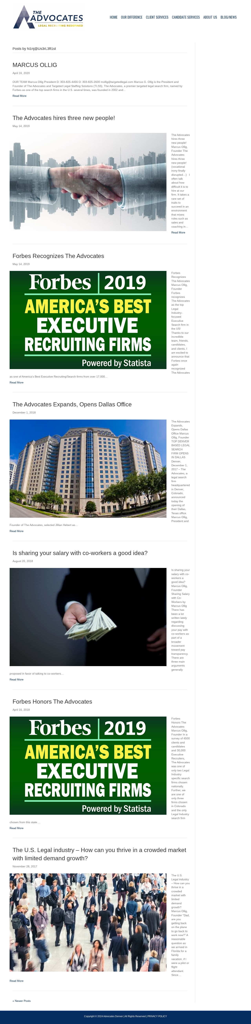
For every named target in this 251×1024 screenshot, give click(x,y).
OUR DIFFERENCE (131, 17)
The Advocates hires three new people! (64, 118)
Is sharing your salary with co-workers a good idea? (80, 553)
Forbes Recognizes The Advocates (58, 256)
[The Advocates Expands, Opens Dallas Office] (88, 468)
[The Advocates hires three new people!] (88, 181)
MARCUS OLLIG (35, 65)
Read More (19, 95)
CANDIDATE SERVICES (186, 17)
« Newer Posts (22, 1000)
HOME (113, 17)
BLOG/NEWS (229, 17)
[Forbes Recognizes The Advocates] (88, 319)
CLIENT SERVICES (157, 17)
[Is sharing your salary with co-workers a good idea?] (88, 616)
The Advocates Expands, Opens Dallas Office (72, 404)
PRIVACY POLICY (157, 1016)
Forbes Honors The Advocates (52, 701)
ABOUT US (210, 17)
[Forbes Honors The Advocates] (88, 765)
